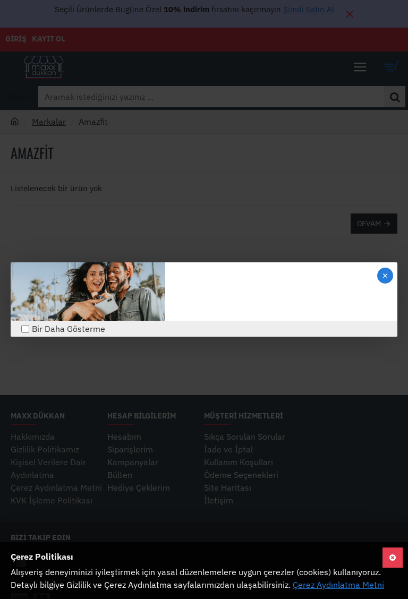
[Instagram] (194, 291)
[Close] (385, 276)
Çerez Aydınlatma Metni (338, 584)
